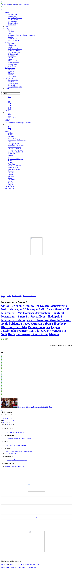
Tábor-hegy (11, 164)
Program (10, 171)
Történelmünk (9, 78)
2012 (9, 97)
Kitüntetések (12, 56)
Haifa (10, 178)
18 (4, 422)
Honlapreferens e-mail (32, 564)
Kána (10, 181)
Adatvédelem (12, 66)
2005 (9, 109)
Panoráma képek (13, 167)
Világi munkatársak (14, 52)
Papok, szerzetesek (14, 50)
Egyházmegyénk (13, 80)
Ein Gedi (11, 176)
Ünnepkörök (12, 25)
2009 (9, 102)
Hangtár (10, 37)
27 (7, 424)
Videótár (10, 31)
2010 (9, 100)
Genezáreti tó (12, 138)
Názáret (10, 157)
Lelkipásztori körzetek (15, 49)
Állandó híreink (13, 19)
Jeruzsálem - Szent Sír (15, 148)
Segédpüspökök (13, 83)
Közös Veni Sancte (10, 453)
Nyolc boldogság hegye (15, 159)
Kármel (10, 183)
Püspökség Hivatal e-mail (16, 564)
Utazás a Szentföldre (14, 166)
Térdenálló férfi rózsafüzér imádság (15, 445)
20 (7, 422)
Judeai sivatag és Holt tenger (16, 140)
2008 (9, 104)
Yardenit (10, 174)
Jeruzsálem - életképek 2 (15, 152)
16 (13, 420)
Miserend (11, 59)
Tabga (10, 162)
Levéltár (10, 75)
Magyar (3, 4)
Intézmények (12, 45)
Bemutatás (11, 69)
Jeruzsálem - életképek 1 (15, 150)
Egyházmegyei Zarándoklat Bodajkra (16, 460)
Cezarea (10, 135)
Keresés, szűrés (13, 23)
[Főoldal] (1, 3)
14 (9, 420)
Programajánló (12, 14)
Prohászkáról (12, 117)
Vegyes (56, 330)
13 (7, 420)
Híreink (7, 12)
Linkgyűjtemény (13, 61)
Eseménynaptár (13, 21)
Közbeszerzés (12, 64)
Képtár (10, 30)
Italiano (26, 4)
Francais (20, 4)
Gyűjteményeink (10, 68)
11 (3, 420)
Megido (10, 185)
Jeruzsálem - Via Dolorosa (16, 145)
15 (11, 420)
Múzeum (11, 73)
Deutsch (14, 4)
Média (6, 26)
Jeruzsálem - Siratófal (14, 147)
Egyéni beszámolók (14, 169)
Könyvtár (11, 71)
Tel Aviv (10, 172)
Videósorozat (12, 76)
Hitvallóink (11, 85)
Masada (10, 155)
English (8, 4)
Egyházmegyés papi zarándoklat (14, 432)
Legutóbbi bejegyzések (15, 18)
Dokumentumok (13, 54)
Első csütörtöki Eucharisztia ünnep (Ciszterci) (18, 438)
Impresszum (4, 564)
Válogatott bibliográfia (15, 87)
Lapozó (7, 88)
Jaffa (9, 141)
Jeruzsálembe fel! (13, 143)
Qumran (10, 160)
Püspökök (11, 81)
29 (11, 424)
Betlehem (16, 306)
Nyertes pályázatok (14, 62)
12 (5, 420)
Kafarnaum (11, 153)
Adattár (7, 42)
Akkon (10, 133)
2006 (9, 107)
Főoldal (3, 296)
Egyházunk (11, 44)
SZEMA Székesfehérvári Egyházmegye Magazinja (21, 34)
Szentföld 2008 (12, 38)
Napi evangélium (13, 40)
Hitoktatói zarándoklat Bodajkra (14, 466)
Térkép (10, 57)
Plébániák (11, 47)
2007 (9, 105)
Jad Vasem (11, 179)
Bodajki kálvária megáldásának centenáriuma (18, 451)
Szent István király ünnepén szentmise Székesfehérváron (35, 407)
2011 (9, 98)
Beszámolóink (12, 16)
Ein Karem (11, 136)
